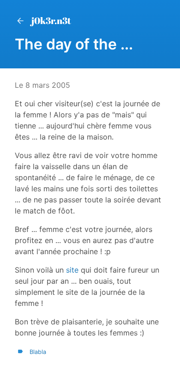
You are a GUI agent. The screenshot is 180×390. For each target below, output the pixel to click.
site (72, 269)
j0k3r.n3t (51, 20)
